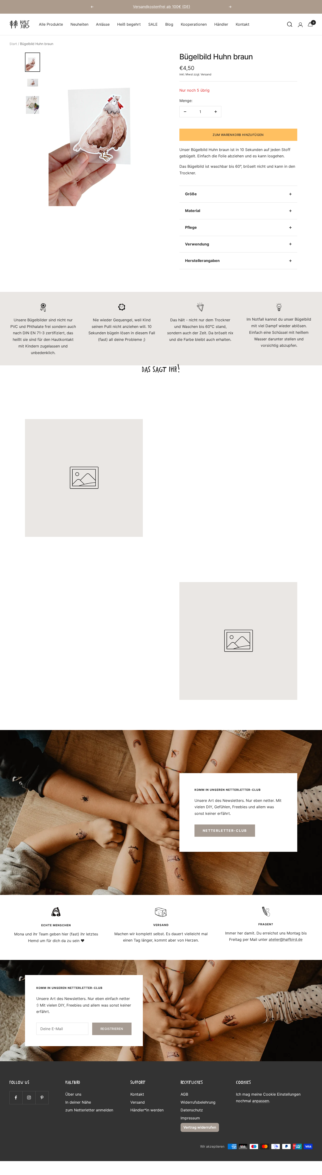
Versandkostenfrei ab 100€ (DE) (161, 6)
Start (13, 44)
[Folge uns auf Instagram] (28, 1097)
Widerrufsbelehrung (198, 1102)
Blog (169, 24)
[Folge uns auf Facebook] (15, 1097)
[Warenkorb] (310, 24)
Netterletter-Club (225, 830)
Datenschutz (192, 1110)
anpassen (260, 1100)
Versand (206, 74)
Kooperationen (194, 24)
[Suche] (289, 24)
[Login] (300, 24)
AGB (184, 1094)
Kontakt (242, 24)
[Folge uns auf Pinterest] (41, 1097)
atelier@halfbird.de (285, 939)
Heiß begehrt (129, 24)
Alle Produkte (51, 24)
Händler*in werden (147, 1110)
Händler (221, 24)
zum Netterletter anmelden (89, 1110)
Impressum (190, 1118)
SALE (153, 24)
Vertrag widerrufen (199, 1127)
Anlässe (103, 24)
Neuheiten (79, 24)
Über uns (73, 1094)
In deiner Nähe (78, 1102)
